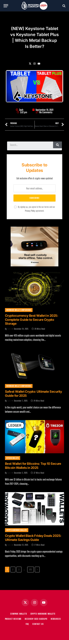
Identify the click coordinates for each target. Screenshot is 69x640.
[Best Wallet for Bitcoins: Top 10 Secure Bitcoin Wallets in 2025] (34, 436)
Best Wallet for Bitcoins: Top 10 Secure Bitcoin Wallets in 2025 (33, 466)
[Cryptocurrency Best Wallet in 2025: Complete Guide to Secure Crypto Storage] (34, 288)
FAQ (27, 624)
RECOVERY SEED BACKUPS (36, 619)
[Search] (63, 6)
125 (30, 569)
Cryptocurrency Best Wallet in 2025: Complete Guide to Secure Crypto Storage (31, 319)
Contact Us (37, 624)
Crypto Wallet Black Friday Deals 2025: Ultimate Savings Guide (33, 538)
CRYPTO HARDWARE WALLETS (42, 613)
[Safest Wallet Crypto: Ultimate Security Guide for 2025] (34, 364)
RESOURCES (56, 619)
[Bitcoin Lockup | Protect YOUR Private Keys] (34, 5)
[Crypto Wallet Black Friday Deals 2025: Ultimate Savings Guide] (34, 508)
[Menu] (6, 6)
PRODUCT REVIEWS (13, 619)
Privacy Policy (30, 211)
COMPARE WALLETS (18, 613)
